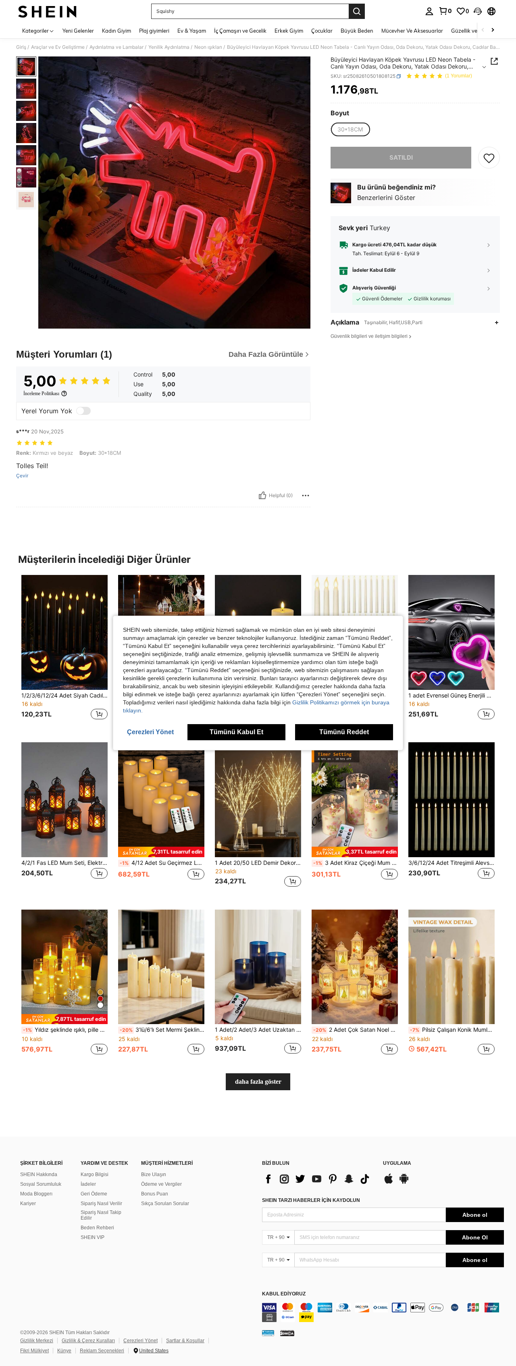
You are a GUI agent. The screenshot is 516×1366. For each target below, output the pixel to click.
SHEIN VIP (92, 1237)
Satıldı (401, 157)
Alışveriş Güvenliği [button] (374, 288)
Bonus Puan (154, 1194)
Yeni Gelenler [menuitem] (78, 30)
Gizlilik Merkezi (36, 1340)
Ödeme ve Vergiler (161, 1184)
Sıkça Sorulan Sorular (165, 1203)
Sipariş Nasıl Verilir (101, 1203)
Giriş (21, 47)
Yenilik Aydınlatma (168, 47)
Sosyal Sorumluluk (40, 1184)
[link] (445, 11)
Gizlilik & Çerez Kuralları (88, 1340)
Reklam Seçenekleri (102, 1351)
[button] (478, 11)
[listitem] (64, 652)
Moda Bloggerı (36, 1194)
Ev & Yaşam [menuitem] (191, 30)
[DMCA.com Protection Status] (287, 1333)
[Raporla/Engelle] (305, 495)
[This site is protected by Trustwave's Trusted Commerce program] (268, 1333)
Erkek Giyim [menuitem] (289, 30)
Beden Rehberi (97, 1228)
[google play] (404, 1182)
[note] (161, 852)
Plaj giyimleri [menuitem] (154, 30)
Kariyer (28, 1203)
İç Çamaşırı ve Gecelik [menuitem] (240, 30)
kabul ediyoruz (284, 1294)
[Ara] (357, 11)
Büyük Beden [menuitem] (357, 30)
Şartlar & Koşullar (185, 1340)
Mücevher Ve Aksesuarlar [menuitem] (412, 30)
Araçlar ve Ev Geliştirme (58, 47)
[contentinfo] (383, 1312)
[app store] (388, 1182)
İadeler (88, 1184)
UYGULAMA (397, 1163)
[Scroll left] (483, 30)
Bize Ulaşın (153, 1174)
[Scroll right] (492, 30)
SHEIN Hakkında (38, 1174)
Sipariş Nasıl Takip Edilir (101, 1215)
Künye (64, 1351)
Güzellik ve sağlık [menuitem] (471, 30)
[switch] (83, 411)
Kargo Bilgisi (94, 1174)
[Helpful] (262, 495)
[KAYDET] (489, 158)
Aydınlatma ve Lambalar (116, 47)
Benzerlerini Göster (386, 197)
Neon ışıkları (208, 47)
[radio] (350, 129)
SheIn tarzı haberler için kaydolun (311, 1200)
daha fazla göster (258, 1081)
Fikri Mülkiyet (34, 1351)
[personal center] (429, 11)
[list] (318, 1179)
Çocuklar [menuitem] (322, 30)
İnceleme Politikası (41, 393)
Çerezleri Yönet (140, 1340)
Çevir (22, 476)
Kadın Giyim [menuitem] (116, 30)
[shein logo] (47, 11)
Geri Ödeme (94, 1194)
